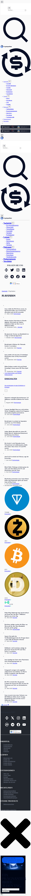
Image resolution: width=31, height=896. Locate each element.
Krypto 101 (6, 759)
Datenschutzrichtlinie (9, 791)
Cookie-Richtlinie (8, 794)
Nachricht (5, 81)
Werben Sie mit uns (9, 782)
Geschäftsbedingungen (10, 797)
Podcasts (6, 751)
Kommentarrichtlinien (9, 796)
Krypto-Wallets (7, 765)
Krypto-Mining (7, 763)
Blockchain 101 (8, 758)
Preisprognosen (7, 119)
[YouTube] (23, 278)
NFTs (8, 243)
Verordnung (9, 93)
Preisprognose (7, 746)
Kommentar (9, 91)
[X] (12, 271)
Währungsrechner (8, 804)
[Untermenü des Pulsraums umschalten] (9, 107)
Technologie (17, 314)
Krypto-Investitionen (9, 761)
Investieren (9, 100)
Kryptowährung (7, 744)
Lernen (5, 96)
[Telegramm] (12, 278)
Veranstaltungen (8, 778)
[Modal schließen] (9, 8)
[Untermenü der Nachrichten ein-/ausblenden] (9, 81)
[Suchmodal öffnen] (15, 44)
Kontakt (5, 777)
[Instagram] (18, 271)
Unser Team (7, 775)
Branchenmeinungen (11, 111)
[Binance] (6, 271)
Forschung (9, 115)
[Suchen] (25, 10)
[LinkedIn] (23, 271)
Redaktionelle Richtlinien (10, 792)
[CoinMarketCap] (6, 278)
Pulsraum (5, 107)
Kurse (7, 98)
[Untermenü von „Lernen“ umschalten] (8, 96)
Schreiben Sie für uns (9, 780)
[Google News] (15, 284)
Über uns (6, 773)
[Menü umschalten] (2, 2)
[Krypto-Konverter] (15, 212)
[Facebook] (18, 278)
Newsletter (6, 121)
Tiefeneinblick (10, 109)
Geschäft (8, 83)
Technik (8, 87)
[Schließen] (2, 894)
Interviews (9, 113)
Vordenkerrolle (10, 117)
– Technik (19, 327)
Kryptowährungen (11, 85)
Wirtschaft (9, 89)
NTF (7, 102)
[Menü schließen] (2, 215)
